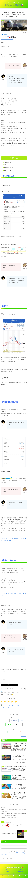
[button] (18, 724)
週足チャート (7, 165)
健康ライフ (14, 873)
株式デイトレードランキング (7, 39)
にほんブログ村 (5, 37)
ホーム (7, 869)
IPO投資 (4, 710)
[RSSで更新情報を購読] (20, 731)
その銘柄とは (7, 162)
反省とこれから (8, 170)
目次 (13, 158)
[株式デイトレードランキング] (12, 37)
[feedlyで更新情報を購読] (7, 731)
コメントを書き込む (14, 846)
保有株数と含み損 (8, 167)
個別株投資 (20, 871)
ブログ (7, 871)
